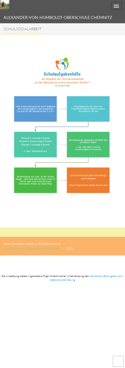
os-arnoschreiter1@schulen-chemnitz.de (31, 248)
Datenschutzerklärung (62, 279)
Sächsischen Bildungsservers (105, 276)
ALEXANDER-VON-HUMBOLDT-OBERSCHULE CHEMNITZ (57, 17)
